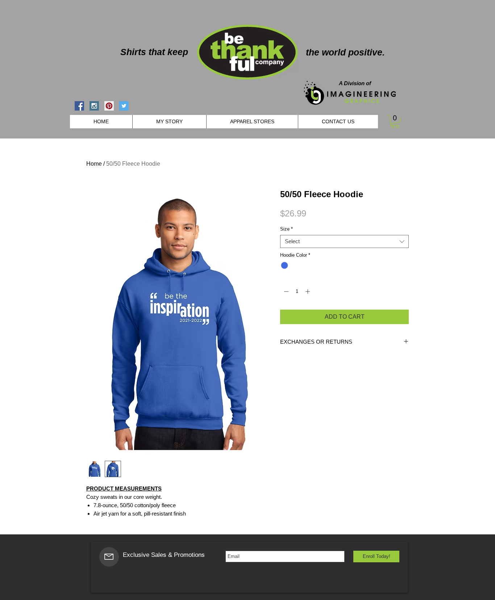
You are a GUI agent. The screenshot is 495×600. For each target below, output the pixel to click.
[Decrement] (285, 291)
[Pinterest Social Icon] (109, 106)
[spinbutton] (297, 291)
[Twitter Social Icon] (124, 106)
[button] (395, 121)
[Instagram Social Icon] (94, 106)
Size (286, 229)
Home (94, 164)
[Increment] (308, 291)
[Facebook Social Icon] (79, 106)
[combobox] (344, 241)
